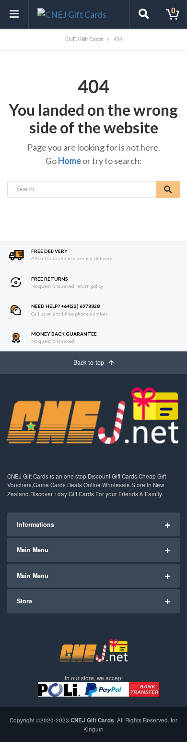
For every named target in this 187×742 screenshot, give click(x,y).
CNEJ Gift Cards (92, 720)
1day (60, 494)
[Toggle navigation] (14, 14)
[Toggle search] (143, 14)
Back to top (89, 362)
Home (69, 160)
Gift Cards (124, 476)
